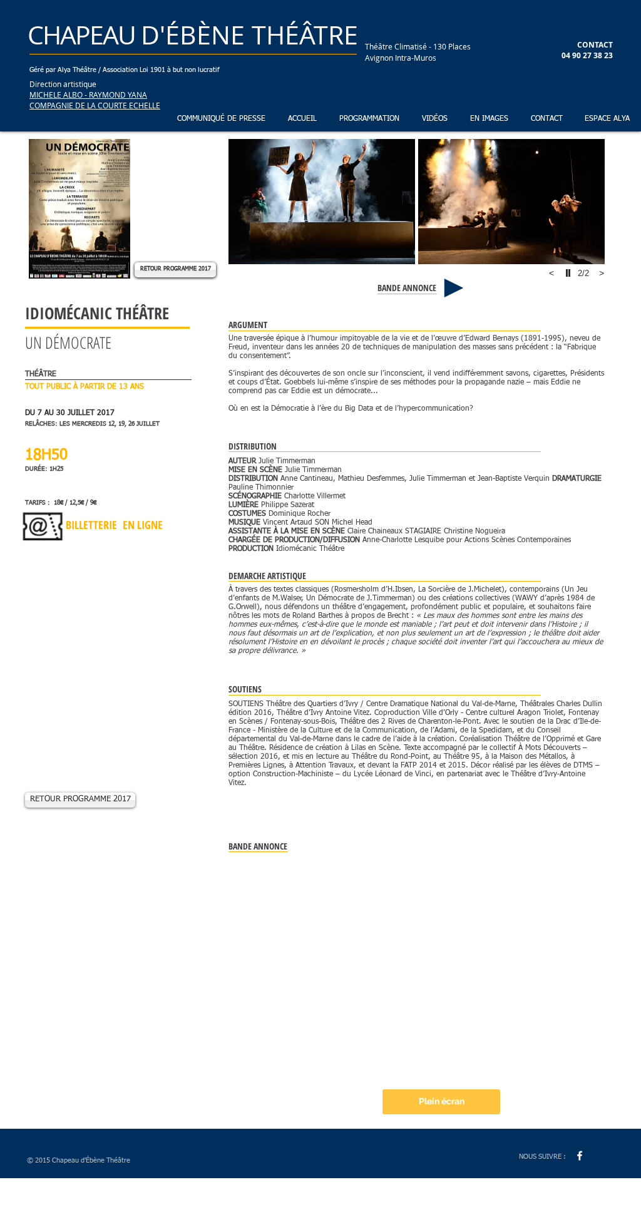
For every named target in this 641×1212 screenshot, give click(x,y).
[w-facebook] (579, 1155)
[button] (367, 119)
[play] (569, 273)
